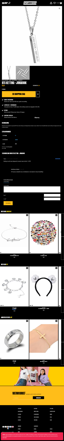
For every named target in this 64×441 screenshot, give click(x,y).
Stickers (43, 254)
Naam (5, 195)
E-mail (5, 198)
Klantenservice (36, 426)
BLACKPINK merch (20, 411)
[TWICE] (59, 358)
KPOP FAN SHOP (5, 80)
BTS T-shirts (51, 408)
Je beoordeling (6, 181)
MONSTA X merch (36, 411)
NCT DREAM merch (36, 414)
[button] (38, 94)
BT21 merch (19, 414)
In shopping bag (18, 94)
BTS (15, 135)
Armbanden (14, 254)
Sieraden (20, 80)
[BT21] (59, 252)
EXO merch (19, 420)
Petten (51, 417)
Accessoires (14, 80)
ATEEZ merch (19, 408)
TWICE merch (35, 420)
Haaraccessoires (43, 307)
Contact (51, 431)
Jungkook (16, 139)
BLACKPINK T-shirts (52, 411)
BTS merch (19, 417)
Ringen (13, 360)
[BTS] (0, 252)
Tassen (51, 420)
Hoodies (51, 414)
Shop (10, 80)
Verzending (35, 431)
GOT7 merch (35, 408)
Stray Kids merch (36, 417)
